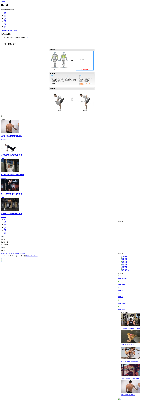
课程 (5, 26)
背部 (11, 30)
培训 (5, 23)
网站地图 (23, 253)
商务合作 (8, 253)
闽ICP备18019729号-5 (32, 256)
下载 (5, 24)
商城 (5, 28)
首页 (5, 12)
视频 (5, 20)
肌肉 (5, 13)
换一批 (128, 312)
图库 (5, 21)
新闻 (5, 17)
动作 (5, 221)
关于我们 (3, 253)
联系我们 (13, 253)
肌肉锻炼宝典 (5, 30)
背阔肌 (15, 30)
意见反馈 (18, 253)
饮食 (5, 18)
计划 (5, 15)
